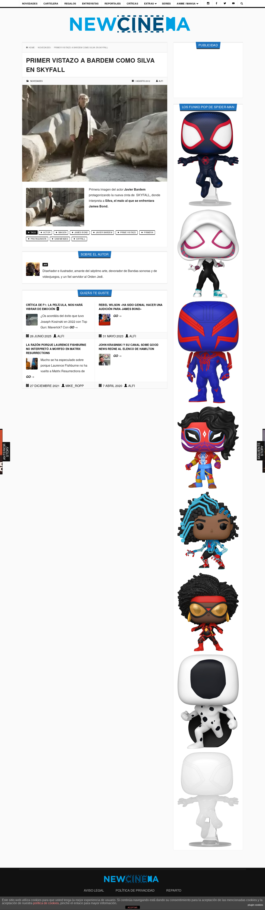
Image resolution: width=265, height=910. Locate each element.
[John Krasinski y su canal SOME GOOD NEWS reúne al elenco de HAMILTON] (104, 359)
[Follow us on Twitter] (225, 3)
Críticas (132, 3)
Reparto (173, 890)
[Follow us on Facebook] (216, 3)
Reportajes (113, 3)
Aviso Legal (94, 890)
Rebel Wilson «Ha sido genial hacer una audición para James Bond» (131, 307)
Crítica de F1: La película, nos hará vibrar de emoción (54, 307)
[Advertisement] (208, 73)
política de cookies (46, 903)
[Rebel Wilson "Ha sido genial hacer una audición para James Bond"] (104, 319)
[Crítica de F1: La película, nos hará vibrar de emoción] (32, 319)
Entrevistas (90, 3)
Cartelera (50, 3)
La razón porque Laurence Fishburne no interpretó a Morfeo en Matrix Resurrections (56, 349)
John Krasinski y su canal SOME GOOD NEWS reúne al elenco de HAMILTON (128, 347)
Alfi (161, 81)
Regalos (70, 3)
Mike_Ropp (75, 385)
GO (73, 327)
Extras (149, 3)
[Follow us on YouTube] (233, 3)
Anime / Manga (186, 3)
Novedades (29, 3)
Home (32, 47)
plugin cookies (255, 905)
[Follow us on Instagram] (208, 3)
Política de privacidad (135, 890)
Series (166, 3)
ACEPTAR (132, 907)
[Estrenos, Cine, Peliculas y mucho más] (132, 24)
